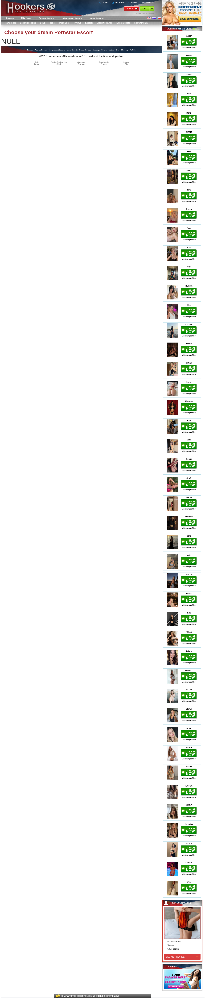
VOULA (189, 805)
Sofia (189, 247)
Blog (117, 50)
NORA (189, 843)
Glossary (124, 50)
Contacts (129, 8)
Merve (189, 497)
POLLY (189, 632)
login (143, 8)
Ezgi (189, 267)
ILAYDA (189, 786)
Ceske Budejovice (59, 62)
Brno (36, 64)
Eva (189, 420)
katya (189, 382)
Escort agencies (28, 23)
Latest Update (123, 23)
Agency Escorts (41, 50)
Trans (52, 23)
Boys (42, 23)
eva (189, 882)
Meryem (189, 517)
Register (119, 3)
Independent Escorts (72, 18)
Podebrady (104, 62)
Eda (189, 613)
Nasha (189, 767)
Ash (36, 62)
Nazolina (189, 824)
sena (189, 536)
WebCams (64, 23)
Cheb (59, 64)
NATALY (189, 670)
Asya (189, 151)
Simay (189, 363)
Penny (189, 459)
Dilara (189, 344)
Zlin (126, 64)
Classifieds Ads (104, 23)
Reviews (77, 23)
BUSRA (189, 286)
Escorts (89, 23)
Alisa (189, 94)
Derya (189, 574)
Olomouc (81, 62)
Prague (104, 64)
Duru (189, 228)
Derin (188, 113)
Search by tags (85, 50)
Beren (189, 209)
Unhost (126, 62)
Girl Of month (141, 23)
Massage (96, 50)
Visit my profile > (189, 47)
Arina (188, 728)
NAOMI (189, 690)
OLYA (188, 478)
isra (189, 190)
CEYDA (188, 324)
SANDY (188, 863)
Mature (111, 50)
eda (189, 555)
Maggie (189, 55)
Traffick (132, 50)
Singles (104, 50)
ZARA (189, 74)
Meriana (189, 401)
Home (105, 3)
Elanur (189, 709)
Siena (189, 171)
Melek (189, 593)
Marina (189, 747)
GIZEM (189, 132)
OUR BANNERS (147, 3)
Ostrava (81, 64)
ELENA (189, 36)
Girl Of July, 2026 (182, 903)
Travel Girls (10, 23)
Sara (189, 440)
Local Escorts (96, 18)
